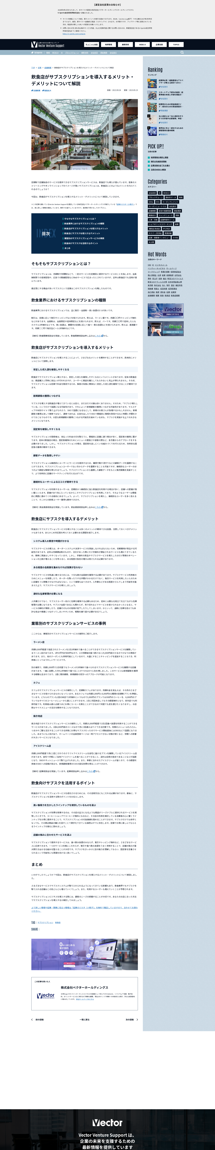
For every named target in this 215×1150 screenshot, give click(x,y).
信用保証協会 (176, 271)
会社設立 (113, 52)
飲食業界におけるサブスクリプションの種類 (84, 223)
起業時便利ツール (167, 219)
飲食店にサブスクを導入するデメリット (82, 233)
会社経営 (94, 52)
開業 (157, 295)
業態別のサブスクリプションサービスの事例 (84, 238)
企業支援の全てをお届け (160, 165)
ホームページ (171, 268)
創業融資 (169, 275)
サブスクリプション (45, 922)
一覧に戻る (85, 1019)
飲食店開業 (175, 295)
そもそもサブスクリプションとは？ (80, 218)
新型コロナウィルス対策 (157, 282)
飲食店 (57, 922)
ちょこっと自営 (92, 44)
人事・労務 (153, 219)
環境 (48, 52)
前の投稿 (40, 1019)
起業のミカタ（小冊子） (125, 204)
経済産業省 (172, 288)
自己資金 (151, 292)
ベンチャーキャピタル (156, 268)
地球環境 (108, 44)
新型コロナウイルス (175, 278)
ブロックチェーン (72, 52)
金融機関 (151, 295)
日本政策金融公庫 (175, 282)
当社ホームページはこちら (85, 999)
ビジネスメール (161, 265)
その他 (175, 237)
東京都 (150, 285)
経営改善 (163, 288)
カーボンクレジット (170, 202)
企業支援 (159, 44)
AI (62, 52)
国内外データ (171, 197)
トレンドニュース (166, 215)
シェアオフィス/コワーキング (160, 224)
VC (153, 265)
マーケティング (154, 271)
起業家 (173, 292)
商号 (149, 278)
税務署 (150, 288)
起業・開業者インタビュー (159, 237)
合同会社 (177, 275)
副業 (177, 224)
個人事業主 (152, 275)
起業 (168, 292)
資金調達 (103, 52)
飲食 (162, 295)
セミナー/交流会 (155, 233)
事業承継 (168, 233)
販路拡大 (47, 90)
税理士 (156, 288)
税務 (177, 215)
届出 (164, 278)
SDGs (151, 202)
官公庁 (155, 278)
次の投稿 (130, 1019)
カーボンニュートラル (157, 206)
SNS (149, 265)
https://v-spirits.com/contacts (74, 34)
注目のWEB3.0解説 (158, 169)
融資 (157, 292)
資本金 (162, 292)
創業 (163, 275)
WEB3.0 (142, 44)
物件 (168, 285)
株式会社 (157, 285)
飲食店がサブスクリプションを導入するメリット (86, 228)
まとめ (67, 248)
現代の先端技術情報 (158, 161)
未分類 (151, 242)
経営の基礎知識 (165, 211)
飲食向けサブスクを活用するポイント (81, 243)
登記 (172, 285)
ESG (158, 202)
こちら (98, 335)
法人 (163, 285)
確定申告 (178, 285)
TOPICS (176, 44)
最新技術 (125, 44)
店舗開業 (36, 90)
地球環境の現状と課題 (159, 157)
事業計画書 (165, 271)
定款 (160, 278)
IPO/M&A (166, 228)
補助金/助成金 (154, 228)
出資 (159, 275)
